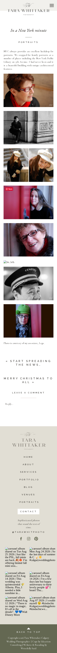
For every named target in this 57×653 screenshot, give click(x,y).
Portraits (28, 42)
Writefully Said (28, 648)
